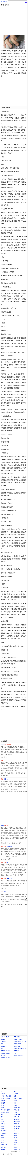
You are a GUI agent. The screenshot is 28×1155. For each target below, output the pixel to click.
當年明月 (3, 1044)
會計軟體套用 (4, 1046)
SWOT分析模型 (18, 1039)
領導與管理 (17, 1149)
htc (1, 1091)
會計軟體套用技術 (18, 1055)
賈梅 (2, 1114)
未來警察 (3, 1103)
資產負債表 (17, 1046)
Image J (3, 1121)
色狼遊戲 (3, 1133)
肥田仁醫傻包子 (5, 1112)
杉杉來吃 (3, 1130)
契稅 (2, 1048)
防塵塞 (2, 1140)
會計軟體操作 (17, 1044)
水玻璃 (16, 1105)
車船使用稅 (17, 1037)
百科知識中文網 (16, 1152)
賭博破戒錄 (17, 1114)
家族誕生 (3, 1128)
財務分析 (3, 1041)
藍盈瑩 (16, 1135)
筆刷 (15, 1130)
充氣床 (16, 1142)
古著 (15, 1096)
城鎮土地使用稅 (5, 1037)
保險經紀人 (17, 1124)
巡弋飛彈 (16, 1128)
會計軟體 (3, 1039)
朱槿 (15, 1103)
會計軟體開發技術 (5, 1053)
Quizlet (16, 1093)
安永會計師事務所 (18, 1098)
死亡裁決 (3, 1105)
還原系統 (3, 1149)
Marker (3, 1142)
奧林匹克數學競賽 (5, 1098)
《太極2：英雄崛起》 (6, 1096)
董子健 (2, 1135)
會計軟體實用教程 (5, 1057)
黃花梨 (16, 1140)
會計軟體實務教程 (5, 1050)
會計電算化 (17, 1050)
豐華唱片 (3, 1137)
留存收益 (3, 1055)
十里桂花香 (4, 1144)
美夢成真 (16, 1110)
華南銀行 (16, 1133)
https (15, 1091)
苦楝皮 (16, 1112)
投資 (15, 1053)
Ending (2, 1119)
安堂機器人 (17, 1126)
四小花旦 (16, 1144)
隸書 (2, 1117)
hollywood (16, 1119)
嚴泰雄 (2, 1126)
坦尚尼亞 (3, 1147)
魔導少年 (16, 1117)
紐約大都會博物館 (5, 1110)
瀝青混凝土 (17, 1107)
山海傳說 (3, 1100)
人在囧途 (3, 1124)
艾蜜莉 (16, 1147)
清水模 (2, 1107)
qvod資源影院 (17, 1121)
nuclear (3, 1093)
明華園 (16, 1100)
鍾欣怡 (16, 1137)
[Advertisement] (14, 21)
